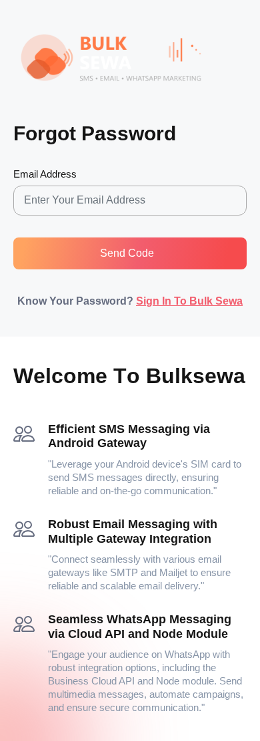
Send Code (127, 253)
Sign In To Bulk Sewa (189, 301)
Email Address (45, 174)
